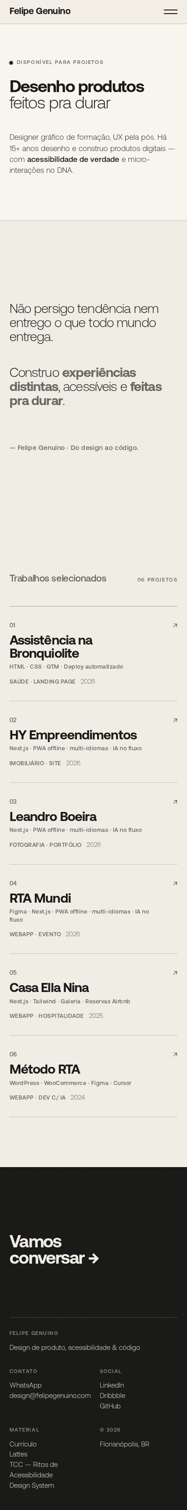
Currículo (23, 1445)
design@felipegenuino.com (50, 1396)
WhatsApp (26, 1386)
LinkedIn (112, 1386)
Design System (32, 1486)
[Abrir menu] (170, 11)
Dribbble (112, 1396)
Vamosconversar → (54, 1251)
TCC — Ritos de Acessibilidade (34, 1470)
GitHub (110, 1406)
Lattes (18, 1454)
